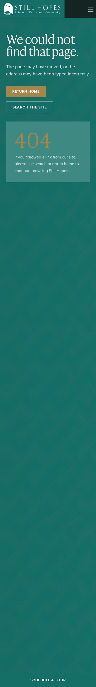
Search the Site (30, 107)
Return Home (26, 91)
